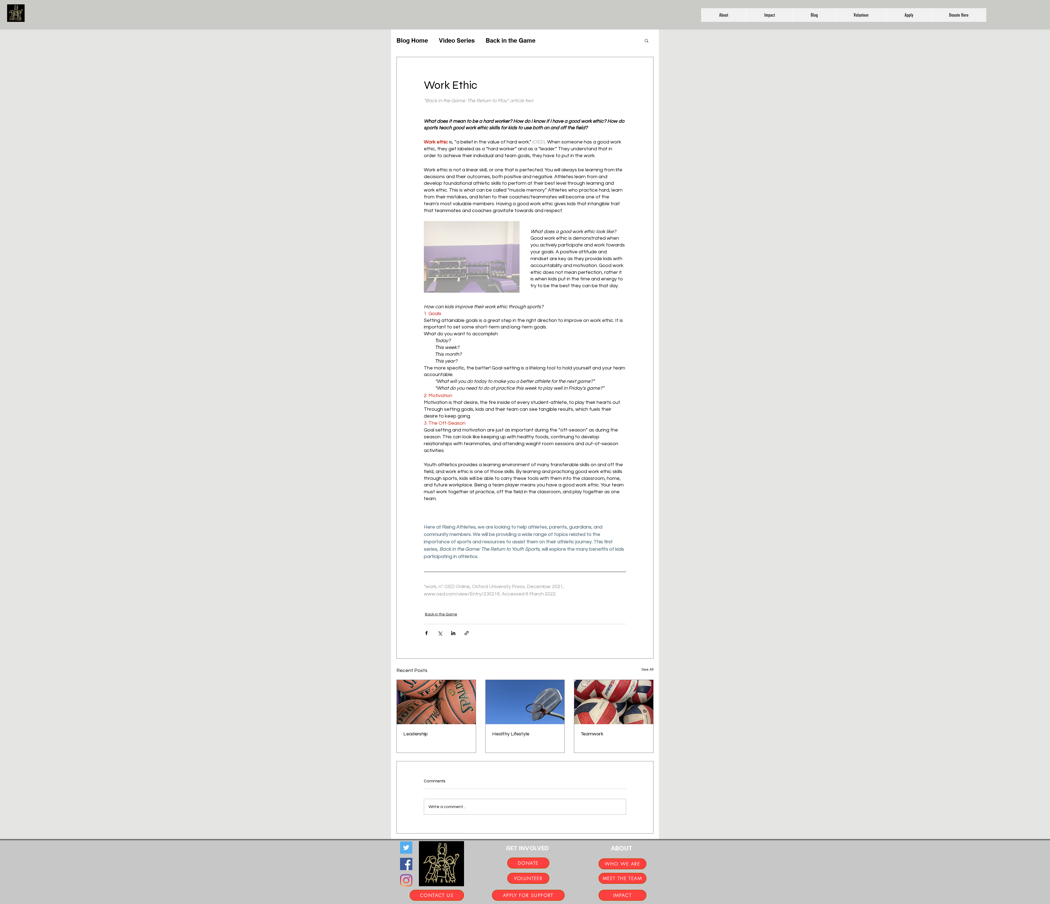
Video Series (457, 40)
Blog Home (412, 40)
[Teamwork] (613, 702)
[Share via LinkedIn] (453, 633)
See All (647, 669)
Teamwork (592, 734)
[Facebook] (406, 864)
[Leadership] (436, 702)
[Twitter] (406, 847)
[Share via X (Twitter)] (439, 633)
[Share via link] (466, 633)
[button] (723, 15)
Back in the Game (510, 40)
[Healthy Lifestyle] (525, 702)
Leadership (415, 734)
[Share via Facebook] (426, 633)
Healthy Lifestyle (510, 734)
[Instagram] (406, 880)
